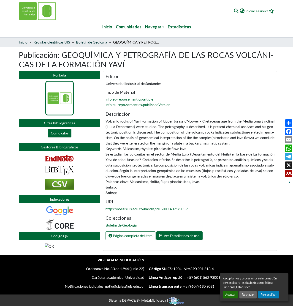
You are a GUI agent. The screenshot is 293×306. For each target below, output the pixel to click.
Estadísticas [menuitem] (179, 26)
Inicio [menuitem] (107, 26)
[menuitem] (154, 27)
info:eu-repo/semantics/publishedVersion (138, 104)
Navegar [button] (153, 26)
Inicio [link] (23, 42)
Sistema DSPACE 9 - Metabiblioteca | (139, 300)
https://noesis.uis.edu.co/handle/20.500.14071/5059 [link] (146, 209)
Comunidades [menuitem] (128, 26)
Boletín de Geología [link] (91, 42)
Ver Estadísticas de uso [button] (181, 235)
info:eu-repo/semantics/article (129, 99)
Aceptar (230, 294)
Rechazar (248, 294)
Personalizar (269, 294)
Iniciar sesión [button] (255, 11)
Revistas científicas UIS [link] (51, 42)
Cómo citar (59, 133)
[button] (236, 11)
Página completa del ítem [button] (132, 235)
